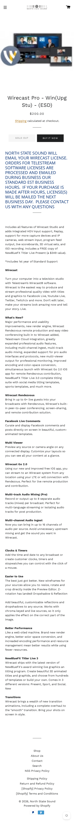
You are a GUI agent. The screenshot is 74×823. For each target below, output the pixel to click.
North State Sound (42, 801)
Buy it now (50, 138)
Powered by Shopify (37, 805)
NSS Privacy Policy (37, 770)
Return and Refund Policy (37, 783)
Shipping (21, 121)
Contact (37, 760)
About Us (37, 755)
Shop (37, 750)
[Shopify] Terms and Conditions (37, 793)
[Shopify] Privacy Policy (37, 788)
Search (37, 765)
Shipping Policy (37, 778)
